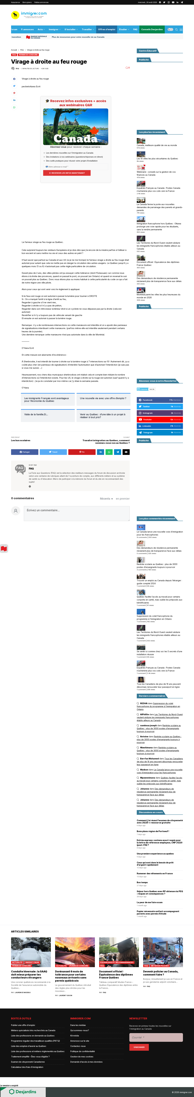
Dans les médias (78, 1025)
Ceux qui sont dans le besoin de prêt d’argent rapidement (155, 863)
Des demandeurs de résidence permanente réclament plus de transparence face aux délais (159, 279)
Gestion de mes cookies (81, 1056)
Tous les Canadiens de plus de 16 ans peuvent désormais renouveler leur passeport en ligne (159, 685)
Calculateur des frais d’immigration (27, 1067)
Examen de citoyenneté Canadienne (28, 1062)
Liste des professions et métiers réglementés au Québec (37, 1051)
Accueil (14, 50)
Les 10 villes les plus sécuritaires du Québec (157, 158)
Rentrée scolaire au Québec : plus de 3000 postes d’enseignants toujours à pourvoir (157, 565)
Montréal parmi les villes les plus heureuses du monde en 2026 (158, 296)
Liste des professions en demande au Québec (33, 1035)
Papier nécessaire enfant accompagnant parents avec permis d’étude (158, 912)
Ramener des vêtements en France (155, 873)
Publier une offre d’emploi (23, 1025)
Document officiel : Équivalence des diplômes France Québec (158, 263)
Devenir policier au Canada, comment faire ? (160, 973)
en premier (123, 498)
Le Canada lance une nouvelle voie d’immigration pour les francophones (160, 533)
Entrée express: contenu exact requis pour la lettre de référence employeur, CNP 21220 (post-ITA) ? (159, 842)
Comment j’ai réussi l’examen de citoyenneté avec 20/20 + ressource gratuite (160, 821)
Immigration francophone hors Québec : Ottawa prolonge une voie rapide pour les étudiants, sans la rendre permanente (159, 226)
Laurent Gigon (65, 995)
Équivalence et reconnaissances (116, 962)
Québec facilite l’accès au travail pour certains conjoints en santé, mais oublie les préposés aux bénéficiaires (159, 600)
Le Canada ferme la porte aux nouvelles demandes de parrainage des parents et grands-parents (160, 207)
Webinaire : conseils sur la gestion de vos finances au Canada (156, 173)
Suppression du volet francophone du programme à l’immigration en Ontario (155, 617)
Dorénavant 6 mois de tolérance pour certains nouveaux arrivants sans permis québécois (70, 976)
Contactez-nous (78, 1046)
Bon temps (142, 882)
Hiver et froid (32, 962)
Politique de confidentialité (82, 1051)
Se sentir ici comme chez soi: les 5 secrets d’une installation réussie (159, 653)
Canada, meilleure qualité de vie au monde (157, 145)
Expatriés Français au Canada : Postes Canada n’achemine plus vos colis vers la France (158, 189)
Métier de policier (160, 966)
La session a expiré (9, 1085)
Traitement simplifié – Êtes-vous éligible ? (30, 1056)
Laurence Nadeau (23, 992)
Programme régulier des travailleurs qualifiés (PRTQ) (35, 1041)
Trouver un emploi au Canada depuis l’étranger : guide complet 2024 (159, 582)
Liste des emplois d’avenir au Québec (28, 1046)
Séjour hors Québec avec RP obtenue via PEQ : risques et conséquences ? (160, 892)
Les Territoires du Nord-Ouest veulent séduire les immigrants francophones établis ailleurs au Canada (158, 246)
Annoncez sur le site (79, 1041)
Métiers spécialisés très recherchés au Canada (33, 1030)
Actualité (17, 962)
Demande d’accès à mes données (86, 1062)
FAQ (22, 50)
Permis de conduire (28, 55)
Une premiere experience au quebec (155, 854)
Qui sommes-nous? (79, 1030)
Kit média (74, 1035)
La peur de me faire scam (149, 902)
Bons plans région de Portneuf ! (153, 831)
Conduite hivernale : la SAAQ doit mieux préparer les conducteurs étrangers (29, 974)
